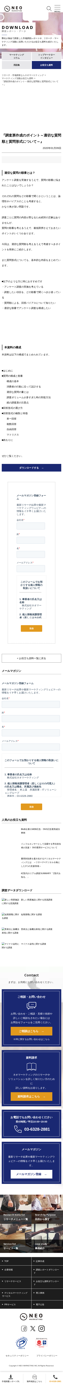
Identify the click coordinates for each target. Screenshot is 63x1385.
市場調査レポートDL (11, 1381)
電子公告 (40, 1304)
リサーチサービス (12, 1281)
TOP (6, 1261)
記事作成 (40, 1261)
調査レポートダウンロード (46, 1271)
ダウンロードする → (31, 467)
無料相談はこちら (34, 1381)
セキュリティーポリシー (17, 1355)
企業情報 (8, 1269)
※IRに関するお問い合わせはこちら (31, 1039)
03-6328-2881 (55, 1381)
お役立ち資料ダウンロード (46, 1283)
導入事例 (40, 1293)
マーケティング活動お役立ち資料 (17, 78)
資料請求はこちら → (32, 1096)
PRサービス (10, 1304)
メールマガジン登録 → (31, 1174)
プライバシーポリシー (46, 1355)
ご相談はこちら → (31, 1031)
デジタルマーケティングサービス (14, 1294)
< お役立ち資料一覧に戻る (31, 658)
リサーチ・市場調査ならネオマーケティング (23, 75)
